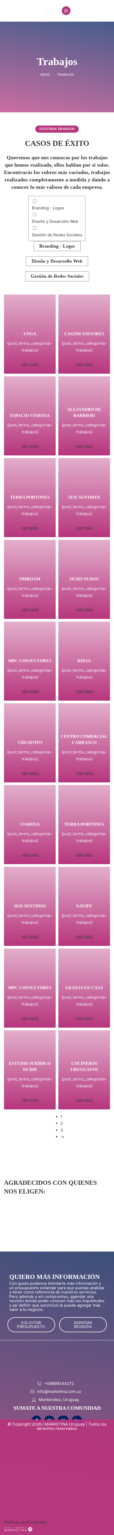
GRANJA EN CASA (84, 987)
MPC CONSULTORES (29, 660)
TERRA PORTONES (30, 497)
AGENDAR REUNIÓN (83, 1324)
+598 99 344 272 (92, 11)
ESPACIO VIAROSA (30, 415)
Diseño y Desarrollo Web (57, 261)
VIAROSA (30, 824)
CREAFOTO (30, 742)
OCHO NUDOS (84, 579)
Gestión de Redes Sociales (57, 276)
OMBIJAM (29, 579)
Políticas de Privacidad (25, 1522)
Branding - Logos (57, 246)
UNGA (30, 333)
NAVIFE (84, 906)
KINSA (84, 660)
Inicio (45, 74)
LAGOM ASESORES (84, 333)
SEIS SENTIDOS (84, 497)
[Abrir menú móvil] (47, 10)
